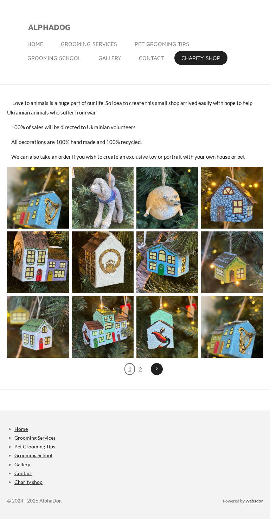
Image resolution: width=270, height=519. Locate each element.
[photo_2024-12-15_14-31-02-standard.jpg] (38, 262)
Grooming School (33, 455)
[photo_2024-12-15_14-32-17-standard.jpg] (167, 327)
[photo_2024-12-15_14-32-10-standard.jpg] (102, 327)
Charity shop (28, 482)
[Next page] (157, 369)
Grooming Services (35, 438)
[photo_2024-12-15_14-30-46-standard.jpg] (232, 197)
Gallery (22, 464)
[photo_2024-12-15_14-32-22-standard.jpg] (232, 327)
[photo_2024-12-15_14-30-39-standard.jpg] (167, 197)
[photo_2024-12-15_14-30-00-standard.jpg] (38, 197)
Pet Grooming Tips (34, 446)
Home (21, 429)
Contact (23, 473)
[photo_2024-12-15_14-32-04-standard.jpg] (38, 327)
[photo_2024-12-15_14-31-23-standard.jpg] (167, 262)
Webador (254, 500)
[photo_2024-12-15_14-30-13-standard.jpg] (102, 197)
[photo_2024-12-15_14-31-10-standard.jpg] (102, 262)
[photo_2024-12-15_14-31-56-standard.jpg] (232, 262)
